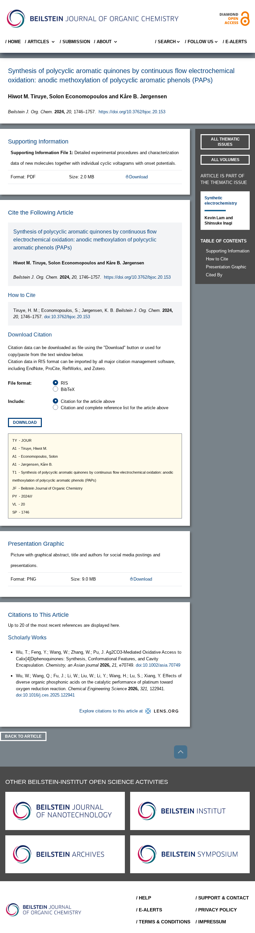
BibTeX (68, 389)
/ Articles (37, 41)
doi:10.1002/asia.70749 (158, 665)
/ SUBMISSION (75, 41)
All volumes (225, 159)
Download (138, 176)
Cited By (214, 274)
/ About (103, 41)
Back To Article (23, 736)
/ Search (165, 41)
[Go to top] (180, 752)
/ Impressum (211, 921)
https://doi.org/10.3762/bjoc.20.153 (132, 111)
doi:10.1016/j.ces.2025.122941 (45, 695)
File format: (20, 383)
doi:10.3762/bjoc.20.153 (67, 316)
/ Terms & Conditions (163, 921)
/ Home (13, 41)
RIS (64, 383)
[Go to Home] (43, 910)
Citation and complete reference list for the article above (114, 407)
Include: (16, 401)
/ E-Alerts (235, 41)
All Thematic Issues (225, 142)
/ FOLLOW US (199, 41)
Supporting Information (227, 250)
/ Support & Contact (222, 897)
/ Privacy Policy (216, 909)
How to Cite (217, 258)
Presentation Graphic (226, 266)
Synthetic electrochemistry (221, 201)
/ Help (143, 897)
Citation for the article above (88, 401)
